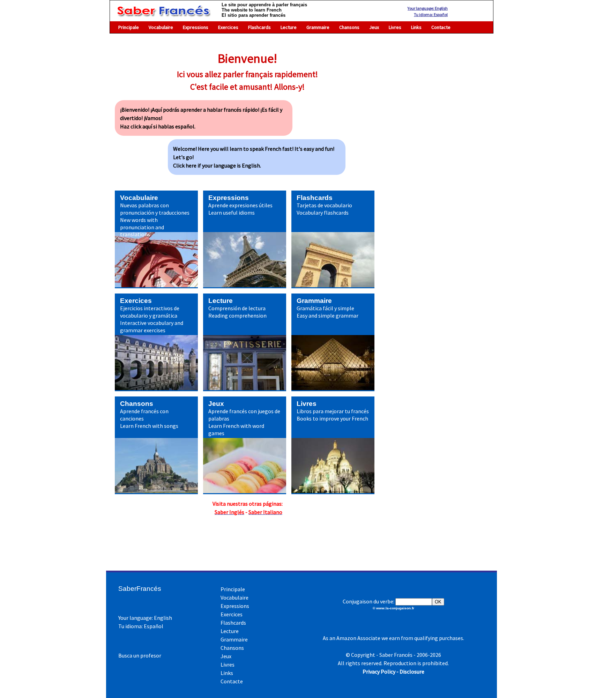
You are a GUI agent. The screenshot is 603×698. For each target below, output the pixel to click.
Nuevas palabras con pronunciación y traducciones (154, 209)
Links (416, 27)
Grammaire (317, 27)
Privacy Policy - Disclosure (393, 671)
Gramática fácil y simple (325, 308)
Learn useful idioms (231, 212)
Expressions (195, 27)
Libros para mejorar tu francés (333, 411)
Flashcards (259, 27)
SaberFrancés (139, 588)
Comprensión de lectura (237, 308)
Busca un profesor (139, 655)
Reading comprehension (237, 315)
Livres (395, 27)
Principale (128, 27)
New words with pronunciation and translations (142, 227)
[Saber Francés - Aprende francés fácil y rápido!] (163, 14)
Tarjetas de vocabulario (324, 205)
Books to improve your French (332, 418)
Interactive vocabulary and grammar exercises (151, 326)
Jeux (374, 27)
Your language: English (428, 8)
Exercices (228, 27)
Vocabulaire (161, 27)
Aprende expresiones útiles (240, 205)
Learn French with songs (149, 425)
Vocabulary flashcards (323, 212)
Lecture (289, 27)
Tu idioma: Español (431, 14)
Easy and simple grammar (327, 315)
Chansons (349, 27)
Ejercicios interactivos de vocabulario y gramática (149, 312)
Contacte (441, 27)
